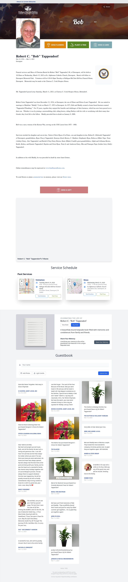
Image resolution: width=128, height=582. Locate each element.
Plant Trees (55, 296)
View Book (65, 325)
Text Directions (42, 296)
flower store (67, 177)
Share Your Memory (102, 342)
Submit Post (103, 373)
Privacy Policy (58, 574)
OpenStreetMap (66, 577)
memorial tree (38, 177)
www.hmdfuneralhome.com (54, 168)
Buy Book (75, 325)
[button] (26, 284)
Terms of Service (69, 574)
